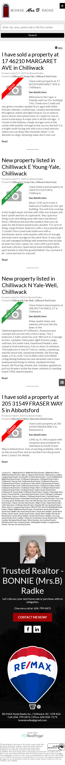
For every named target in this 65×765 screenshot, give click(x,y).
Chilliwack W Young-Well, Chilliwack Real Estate (22, 492)
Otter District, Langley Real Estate (16, 507)
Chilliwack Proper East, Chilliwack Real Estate (20, 485)
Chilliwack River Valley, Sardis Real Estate (38, 490)
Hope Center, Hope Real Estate (48, 503)
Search (32, 35)
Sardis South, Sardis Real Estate (21, 513)
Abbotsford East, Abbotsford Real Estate (28, 472)
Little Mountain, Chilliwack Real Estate (18, 505)
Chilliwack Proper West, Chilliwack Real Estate (40, 488)
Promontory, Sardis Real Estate (46, 509)
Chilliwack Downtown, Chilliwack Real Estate (40, 479)
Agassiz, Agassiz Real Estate (33, 475)
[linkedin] (37, 629)
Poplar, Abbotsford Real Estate (20, 509)
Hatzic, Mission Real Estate (23, 503)
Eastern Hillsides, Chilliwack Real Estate (29, 496)
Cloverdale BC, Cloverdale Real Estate (24, 494)
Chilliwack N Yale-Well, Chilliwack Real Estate (33, 300)
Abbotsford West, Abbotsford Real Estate (31, 419)
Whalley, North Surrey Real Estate (16, 522)
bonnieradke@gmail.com (32, 720)
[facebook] (28, 629)
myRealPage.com (32, 736)
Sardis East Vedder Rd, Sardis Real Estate (19, 511)
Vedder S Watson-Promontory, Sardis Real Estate (38, 518)
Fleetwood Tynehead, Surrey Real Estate (38, 498)
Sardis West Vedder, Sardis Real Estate (28, 516)
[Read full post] (14, 90)
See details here (37, 92)
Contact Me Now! (32, 617)
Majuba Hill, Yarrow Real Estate (48, 505)
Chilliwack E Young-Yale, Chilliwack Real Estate (33, 76)
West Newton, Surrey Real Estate (42, 520)
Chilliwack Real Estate (11, 490)
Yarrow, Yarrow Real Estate (19, 524)
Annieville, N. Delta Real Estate (32, 477)
